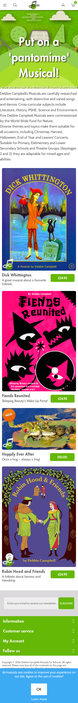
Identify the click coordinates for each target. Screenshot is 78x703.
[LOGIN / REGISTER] (63, 6)
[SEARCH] (15, 6)
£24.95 (62, 278)
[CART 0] (73, 6)
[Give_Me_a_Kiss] (39, 429)
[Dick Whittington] (39, 219)
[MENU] (5, 6)
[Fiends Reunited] (39, 341)
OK (39, 689)
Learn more (39, 699)
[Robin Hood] (39, 516)
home (34, 5)
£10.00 (62, 457)
